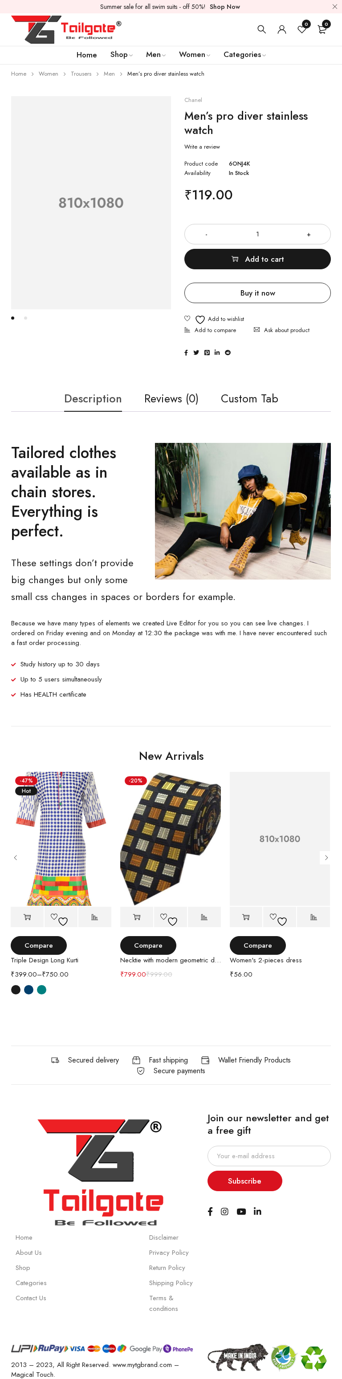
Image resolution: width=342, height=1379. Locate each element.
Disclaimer (164, 1237)
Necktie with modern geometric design (170, 960)
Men (109, 73)
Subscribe (244, 1181)
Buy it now (257, 293)
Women (48, 73)
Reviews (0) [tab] (171, 398)
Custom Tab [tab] (249, 398)
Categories (31, 1283)
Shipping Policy (171, 1283)
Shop (23, 1268)
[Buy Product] (246, 917)
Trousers (81, 73)
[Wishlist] (214, 319)
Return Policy (167, 1268)
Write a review (202, 147)
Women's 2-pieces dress (266, 960)
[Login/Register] (282, 29)
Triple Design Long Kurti (44, 960)
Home (18, 73)
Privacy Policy (169, 1252)
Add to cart (264, 259)
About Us (29, 1252)
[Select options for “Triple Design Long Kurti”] (27, 917)
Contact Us (31, 1298)
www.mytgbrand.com (142, 1365)
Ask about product (286, 330)
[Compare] (210, 331)
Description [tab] (93, 398)
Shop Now (225, 6)
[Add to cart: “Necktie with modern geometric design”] (136, 917)
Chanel (193, 100)
